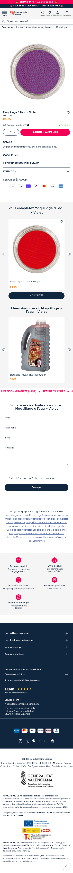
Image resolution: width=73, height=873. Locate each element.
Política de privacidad (43, 478)
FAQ (23, 766)
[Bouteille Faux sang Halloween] (36, 345)
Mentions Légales (62, 763)
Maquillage (61, 27)
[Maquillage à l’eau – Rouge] (36, 249)
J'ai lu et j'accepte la (31, 478)
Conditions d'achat (10, 766)
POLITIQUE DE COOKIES (39, 763)
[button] (67, 13)
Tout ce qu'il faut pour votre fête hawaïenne (36, 5)
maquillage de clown (17, 515)
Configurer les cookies (39, 766)
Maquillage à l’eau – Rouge (25, 281)
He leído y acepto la (23, 680)
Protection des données (13, 763)
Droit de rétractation (62, 766)
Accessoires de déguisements (39, 27)
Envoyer (36, 487)
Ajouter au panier (45, 132)
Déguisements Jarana (12, 27)
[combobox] (36, 21)
